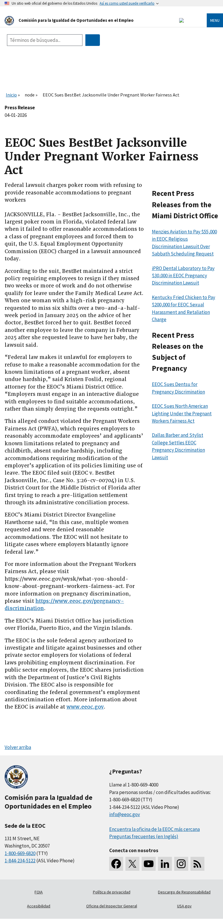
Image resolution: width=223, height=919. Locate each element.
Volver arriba (18, 747)
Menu (215, 20)
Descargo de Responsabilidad (184, 892)
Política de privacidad (111, 892)
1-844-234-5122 (20, 860)
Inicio (11, 95)
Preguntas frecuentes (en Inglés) (143, 836)
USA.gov (184, 906)
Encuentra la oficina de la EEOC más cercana (154, 829)
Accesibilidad (38, 906)
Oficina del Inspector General (111, 906)
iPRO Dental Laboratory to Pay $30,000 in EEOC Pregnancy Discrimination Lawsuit (183, 275)
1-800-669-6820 (20, 853)
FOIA (39, 892)
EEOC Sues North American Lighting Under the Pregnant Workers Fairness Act (182, 413)
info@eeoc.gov (124, 814)
